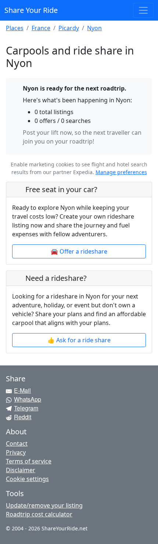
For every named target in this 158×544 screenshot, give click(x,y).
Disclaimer (20, 470)
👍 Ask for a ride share (79, 340)
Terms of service (28, 461)
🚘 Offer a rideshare (79, 251)
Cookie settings (27, 479)
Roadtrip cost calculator (39, 514)
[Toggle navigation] (143, 10)
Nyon (94, 28)
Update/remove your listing (44, 505)
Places (15, 28)
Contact (17, 443)
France (41, 28)
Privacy (16, 452)
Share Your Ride (31, 10)
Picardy (68, 28)
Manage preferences (121, 172)
